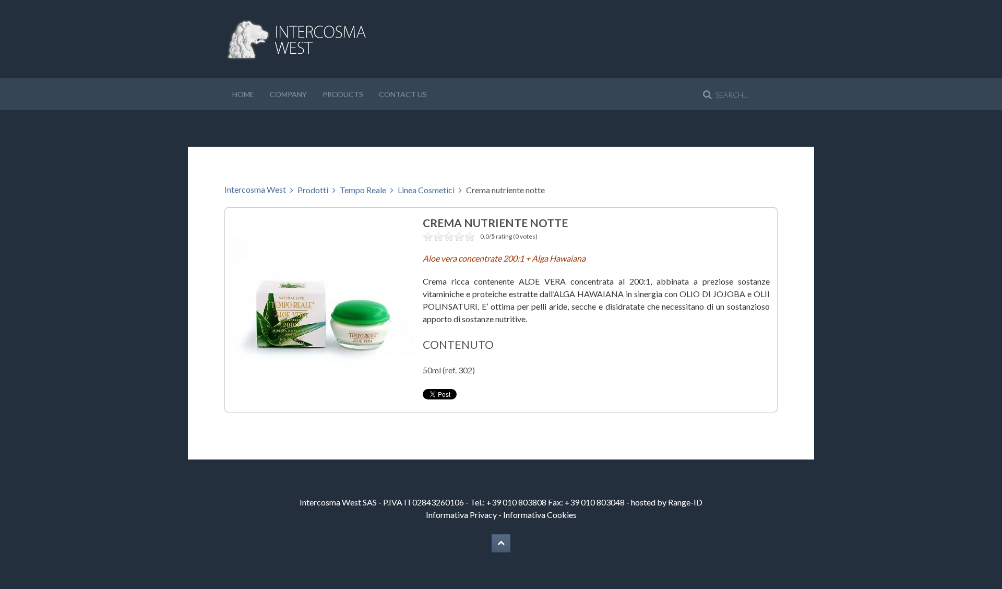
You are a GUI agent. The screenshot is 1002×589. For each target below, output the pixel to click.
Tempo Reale (363, 190)
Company (288, 94)
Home (243, 94)
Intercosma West (255, 189)
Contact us (403, 94)
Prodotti (312, 190)
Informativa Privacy (461, 515)
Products (343, 94)
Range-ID (685, 502)
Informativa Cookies (540, 515)
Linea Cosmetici (426, 190)
